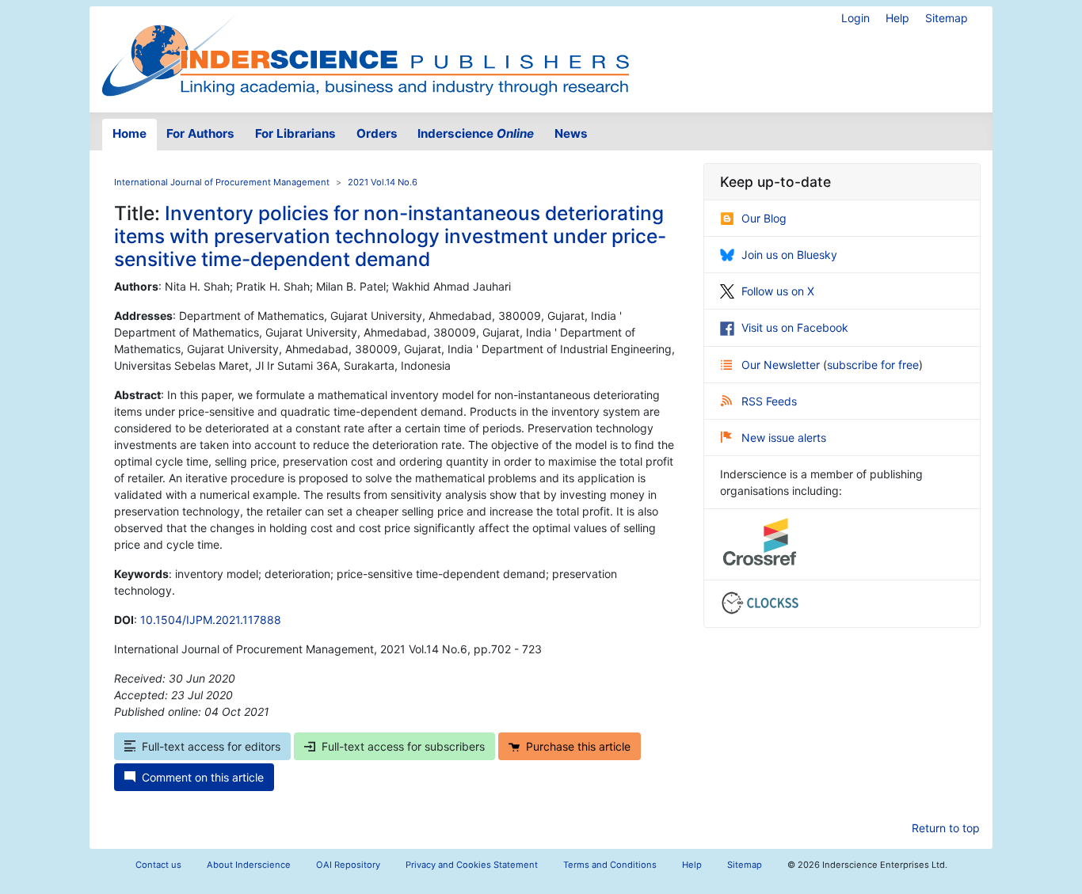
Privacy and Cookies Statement (472, 864)
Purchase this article (578, 746)
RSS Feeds (769, 401)
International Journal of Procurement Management (222, 182)
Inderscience (475, 133)
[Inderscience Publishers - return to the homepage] (365, 53)
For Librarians (295, 133)
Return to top (946, 828)
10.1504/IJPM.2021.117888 (210, 619)
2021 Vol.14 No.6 (382, 182)
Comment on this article (203, 777)
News (571, 133)
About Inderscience (249, 864)
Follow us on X (777, 291)
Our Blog (764, 218)
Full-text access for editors (211, 746)
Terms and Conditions (610, 864)
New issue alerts (783, 437)
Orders (377, 133)
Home (129, 133)
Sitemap (946, 18)
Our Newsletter (782, 364)
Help (897, 18)
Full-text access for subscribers (403, 746)
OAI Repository (348, 864)
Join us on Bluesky (789, 254)
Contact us (158, 864)
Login (855, 18)
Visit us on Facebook (794, 327)
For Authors (200, 133)
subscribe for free (873, 364)
